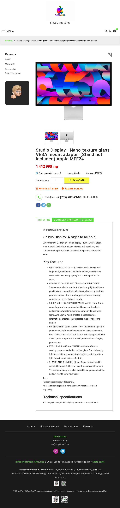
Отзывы (87, 220)
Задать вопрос (73, 188)
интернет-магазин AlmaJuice (30, 461)
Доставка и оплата (66, 220)
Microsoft (10, 64)
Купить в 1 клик (48, 188)
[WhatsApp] (48, 205)
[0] (114, 31)
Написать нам (60, 440)
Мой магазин (60, 436)
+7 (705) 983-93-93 (60, 23)
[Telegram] (43, 205)
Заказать (78, 180)
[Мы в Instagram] (55, 451)
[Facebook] (38, 205)
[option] (51, 137)
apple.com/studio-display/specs (64, 402)
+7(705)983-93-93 (60, 444)
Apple (8, 59)
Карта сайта (98, 461)
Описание (43, 220)
